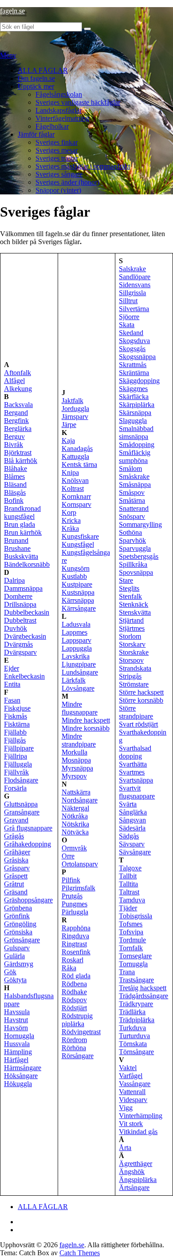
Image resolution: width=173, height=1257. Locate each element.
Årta (125, 1147)
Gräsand (16, 892)
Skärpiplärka (136, 404)
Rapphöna (76, 928)
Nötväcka (75, 832)
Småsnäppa (135, 484)
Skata (126, 324)
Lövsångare (78, 688)
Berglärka (17, 428)
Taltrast (129, 892)
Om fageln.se (36, 78)
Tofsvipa (131, 932)
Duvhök (15, 628)
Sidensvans (134, 285)
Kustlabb (74, 576)
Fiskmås (15, 716)
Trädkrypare (136, 1004)
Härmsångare (22, 1067)
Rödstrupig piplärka (77, 1020)
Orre (68, 856)
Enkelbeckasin (24, 676)
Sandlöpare (134, 277)
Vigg (126, 1107)
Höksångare (21, 1075)
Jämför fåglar (36, 134)
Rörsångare (78, 1055)
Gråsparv (17, 868)
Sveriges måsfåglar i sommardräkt (82, 166)
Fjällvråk (16, 772)
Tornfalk (131, 948)
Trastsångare (136, 980)
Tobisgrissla (135, 916)
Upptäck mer (36, 86)
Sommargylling (140, 524)
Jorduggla (75, 408)
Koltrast (73, 488)
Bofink (14, 500)
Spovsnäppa (136, 572)
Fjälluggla (18, 764)
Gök (10, 972)
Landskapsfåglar (58, 110)
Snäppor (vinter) (58, 190)
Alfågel (14, 380)
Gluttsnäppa (21, 804)
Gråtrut (14, 884)
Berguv (14, 436)
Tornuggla (133, 964)
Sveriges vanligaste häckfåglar (77, 102)
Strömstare (134, 684)
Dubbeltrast (20, 620)
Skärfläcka (134, 396)
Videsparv (133, 1099)
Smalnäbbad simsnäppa (136, 432)
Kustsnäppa (78, 592)
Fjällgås (15, 740)
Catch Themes (79, 1253)
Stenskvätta (135, 612)
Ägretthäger (135, 1163)
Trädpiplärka (136, 1020)
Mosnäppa (76, 760)
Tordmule (132, 940)
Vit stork (131, 1123)
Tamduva (132, 900)
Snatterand (134, 508)
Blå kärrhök (20, 460)
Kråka (70, 528)
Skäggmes (133, 388)
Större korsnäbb (141, 700)
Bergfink (16, 420)
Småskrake (134, 476)
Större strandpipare (136, 712)
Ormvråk (74, 848)
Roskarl (72, 960)
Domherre (18, 596)
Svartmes (132, 772)
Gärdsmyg (18, 964)
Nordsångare (80, 800)
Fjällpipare (19, 748)
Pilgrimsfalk (78, 888)
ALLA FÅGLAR (43, 70)
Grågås (14, 836)
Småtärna (132, 500)
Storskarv (132, 644)
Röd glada (76, 976)
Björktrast (17, 452)
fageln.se (12, 11)
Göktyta (15, 980)
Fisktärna (17, 724)
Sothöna (130, 532)
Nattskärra (76, 792)
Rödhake (74, 992)
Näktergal (75, 808)
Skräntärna (134, 372)
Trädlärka (132, 1012)
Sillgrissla (132, 292)
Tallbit (128, 876)
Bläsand (15, 484)
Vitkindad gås (138, 1131)
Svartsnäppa (136, 780)
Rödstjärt (74, 1008)
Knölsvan (75, 480)
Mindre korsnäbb (86, 728)
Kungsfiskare (80, 536)
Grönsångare (22, 940)
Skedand (131, 332)
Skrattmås (132, 364)
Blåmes (14, 476)
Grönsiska (18, 932)
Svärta (128, 804)
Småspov (132, 492)
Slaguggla (133, 420)
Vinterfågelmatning (62, 118)
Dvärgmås (18, 644)
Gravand (16, 820)
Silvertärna (134, 308)
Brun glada (19, 524)
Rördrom (74, 1040)
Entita (12, 684)
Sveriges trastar (56, 158)
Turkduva (132, 1028)
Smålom (130, 468)
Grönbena (18, 908)
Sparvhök (132, 540)
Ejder (11, 668)
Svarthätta (133, 764)
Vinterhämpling (140, 1115)
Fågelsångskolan (58, 94)
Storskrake (134, 652)
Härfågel (16, 1059)
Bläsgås (15, 492)
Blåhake (15, 468)
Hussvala (17, 1044)
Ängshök (132, 1171)
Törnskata (133, 1044)
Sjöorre (129, 316)
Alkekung (18, 388)
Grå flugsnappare (28, 828)
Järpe (69, 424)
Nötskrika (75, 824)
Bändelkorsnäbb (27, 564)
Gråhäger (17, 852)
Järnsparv (75, 416)
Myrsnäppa (77, 768)
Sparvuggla (135, 548)
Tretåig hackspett (142, 988)
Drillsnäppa (20, 604)
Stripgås (130, 676)
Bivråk (13, 444)
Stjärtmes (132, 628)
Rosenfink (76, 952)
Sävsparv (132, 844)
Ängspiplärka (138, 1179)
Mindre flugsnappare (80, 708)
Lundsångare (80, 672)
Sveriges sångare (59, 174)
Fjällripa (15, 756)
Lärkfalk (74, 680)
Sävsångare (135, 852)
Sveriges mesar (56, 150)
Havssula (17, 1012)
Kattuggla (75, 456)
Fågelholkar (52, 126)
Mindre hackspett (86, 720)
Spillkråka (133, 564)
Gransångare (21, 812)
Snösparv (132, 516)
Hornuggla (19, 1036)
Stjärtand (131, 620)
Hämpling (18, 1051)
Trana (127, 972)
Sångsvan (132, 820)
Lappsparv (76, 640)
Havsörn (16, 1028)
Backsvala (18, 404)
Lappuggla (77, 648)
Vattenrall (132, 1091)
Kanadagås (77, 448)
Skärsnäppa (135, 412)
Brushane (17, 548)
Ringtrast (74, 944)
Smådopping (136, 444)
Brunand (16, 540)
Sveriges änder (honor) (67, 182)
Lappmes (74, 632)
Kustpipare (77, 584)
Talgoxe (130, 868)
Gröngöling (20, 924)
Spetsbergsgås (138, 556)
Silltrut (128, 300)
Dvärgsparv (20, 652)
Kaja (68, 440)
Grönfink (17, 916)
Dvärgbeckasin (25, 636)
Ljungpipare (79, 664)
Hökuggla (18, 1083)
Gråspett (16, 876)
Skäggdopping (139, 380)
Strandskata (135, 668)
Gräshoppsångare (28, 900)
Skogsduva (134, 340)
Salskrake (132, 269)
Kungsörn (76, 568)
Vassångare (134, 1083)
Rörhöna (74, 1047)
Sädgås (129, 836)
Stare (126, 580)
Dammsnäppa (23, 588)
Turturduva (134, 1036)
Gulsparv (17, 948)
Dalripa (14, 580)
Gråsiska (16, 860)
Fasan (12, 700)
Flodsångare (21, 780)
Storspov (131, 660)
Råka (69, 968)
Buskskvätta (21, 556)
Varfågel (130, 1075)
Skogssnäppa (137, 356)
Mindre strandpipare (79, 740)
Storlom (130, 636)
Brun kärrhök (23, 532)
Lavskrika (76, 656)
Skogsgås (132, 348)
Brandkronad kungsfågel (22, 512)
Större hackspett (141, 692)
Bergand (16, 412)
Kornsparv (76, 504)
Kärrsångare (79, 608)
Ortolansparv (80, 864)
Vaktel (128, 1067)
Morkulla (74, 752)
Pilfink (71, 880)
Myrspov (74, 776)
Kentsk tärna (79, 464)
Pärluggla (75, 912)
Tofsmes (130, 924)
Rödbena (74, 984)
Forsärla (15, 788)
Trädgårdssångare (143, 996)
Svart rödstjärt (138, 724)
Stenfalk (130, 596)
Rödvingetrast (81, 1032)
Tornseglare (135, 956)
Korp (69, 512)
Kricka (71, 520)
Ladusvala (76, 624)
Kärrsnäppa (78, 600)
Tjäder (128, 908)
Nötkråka (75, 816)
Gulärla (14, 956)
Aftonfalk (17, 372)
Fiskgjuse (17, 708)
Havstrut (16, 1020)
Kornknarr (76, 496)
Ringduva (75, 936)
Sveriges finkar (56, 142)
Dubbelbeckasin (26, 612)
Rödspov (74, 1000)
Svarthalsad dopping (135, 752)
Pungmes (74, 904)
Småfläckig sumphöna (134, 456)
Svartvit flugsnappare (137, 792)
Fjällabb (15, 732)
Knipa (70, 472)
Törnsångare (136, 1051)
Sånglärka (133, 812)
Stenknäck (133, 604)
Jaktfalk (72, 400)
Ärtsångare (134, 1187)
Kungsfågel (78, 544)
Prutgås (72, 896)
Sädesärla (132, 828)
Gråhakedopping (27, 844)
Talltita (128, 884)
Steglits (129, 588)
